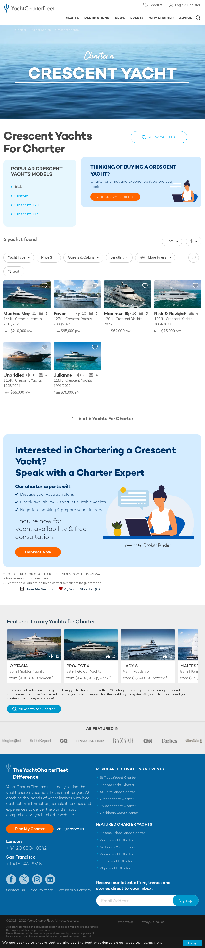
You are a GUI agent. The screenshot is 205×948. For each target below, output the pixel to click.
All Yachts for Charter (37, 709)
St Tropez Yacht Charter (118, 777)
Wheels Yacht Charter (117, 840)
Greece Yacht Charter (117, 799)
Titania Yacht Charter (116, 861)
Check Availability (115, 197)
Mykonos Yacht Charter (118, 806)
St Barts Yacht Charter (117, 792)
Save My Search (39, 589)
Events (137, 18)
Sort (16, 271)
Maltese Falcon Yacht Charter (122, 833)
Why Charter (161, 18)
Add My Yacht (42, 890)
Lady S (131, 665)
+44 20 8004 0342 (26, 848)
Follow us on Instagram (37, 879)
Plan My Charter (30, 828)
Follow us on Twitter (24, 879)
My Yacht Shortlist (82, 589)
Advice (185, 18)
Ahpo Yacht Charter (115, 868)
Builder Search (40, 30)
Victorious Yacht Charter (119, 847)
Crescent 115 (27, 213)
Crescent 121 (27, 204)
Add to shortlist (44, 286)
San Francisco (21, 857)
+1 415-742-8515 (24, 864)
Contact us (74, 829)
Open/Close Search (198, 17)
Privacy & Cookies (152, 922)
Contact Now (38, 552)
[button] (43, 294)
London (14, 841)
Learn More (153, 942)
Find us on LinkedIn (50, 879)
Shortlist (156, 5)
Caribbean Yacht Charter (119, 813)
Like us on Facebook (11, 879)
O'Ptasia (19, 665)
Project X (78, 665)
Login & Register (187, 5)
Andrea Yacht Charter (117, 854)
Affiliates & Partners (75, 890)
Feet (170, 241)
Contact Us (15, 890)
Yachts (72, 18)
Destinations (97, 18)
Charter (20, 30)
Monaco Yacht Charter (117, 785)
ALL (18, 186)
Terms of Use (125, 922)
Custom (21, 195)
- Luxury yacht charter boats (29, 9)
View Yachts (162, 137)
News (120, 18)
